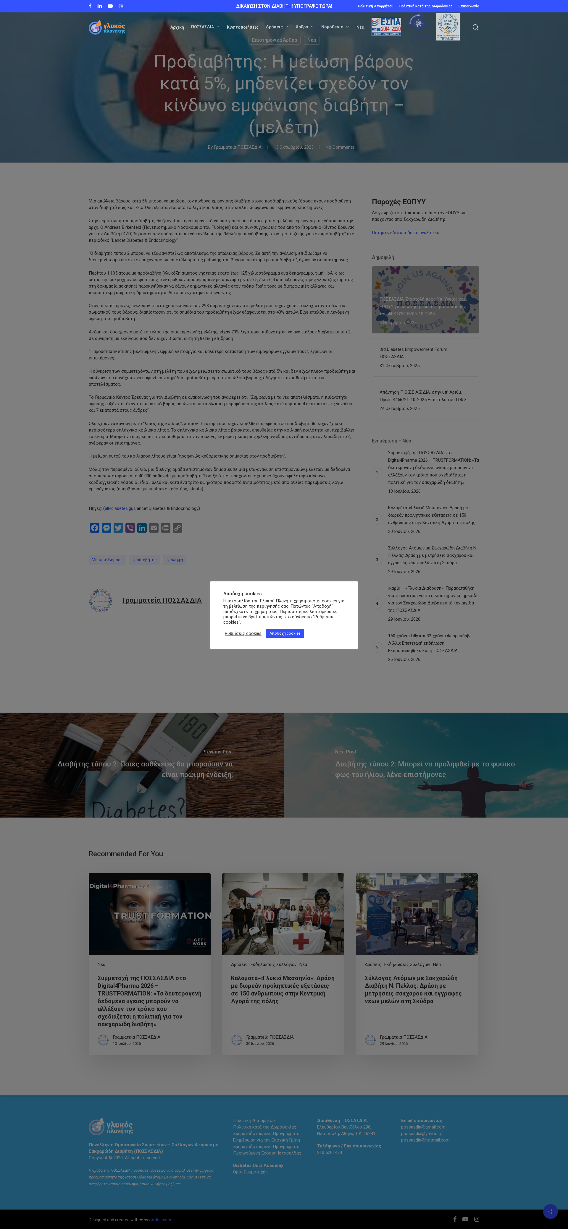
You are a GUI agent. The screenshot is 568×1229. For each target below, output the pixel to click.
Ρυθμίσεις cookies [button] (243, 633)
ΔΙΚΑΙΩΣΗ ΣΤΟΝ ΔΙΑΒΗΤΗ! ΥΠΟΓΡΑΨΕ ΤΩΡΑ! (284, 6)
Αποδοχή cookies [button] (285, 633)
